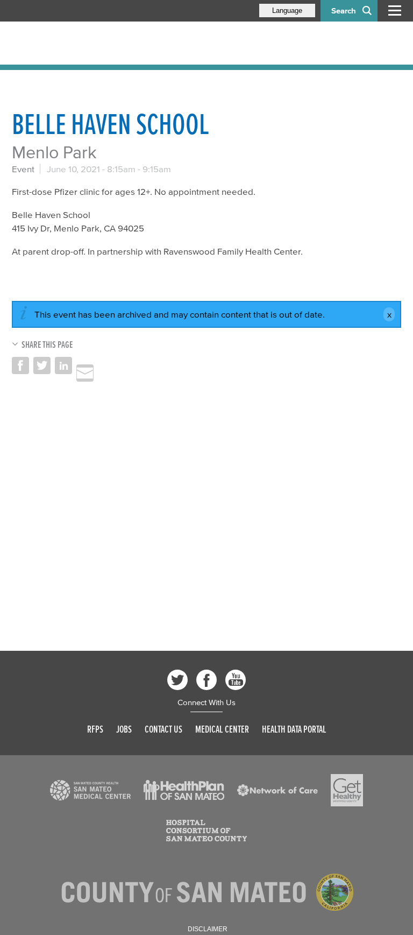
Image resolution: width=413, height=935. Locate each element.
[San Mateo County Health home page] (81, 43)
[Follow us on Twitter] (177, 680)
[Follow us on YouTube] (235, 680)
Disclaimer (207, 929)
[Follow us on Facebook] (206, 680)
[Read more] (90, 790)
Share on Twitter (42, 365)
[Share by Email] (85, 373)
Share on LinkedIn (63, 365)
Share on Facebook (20, 365)
